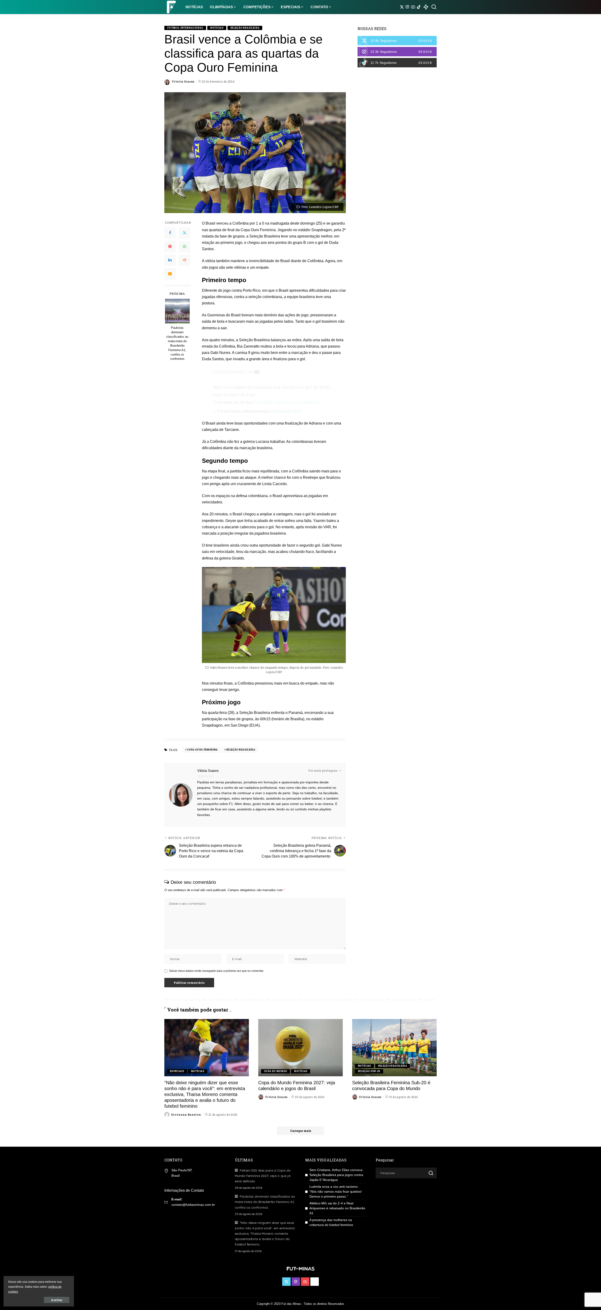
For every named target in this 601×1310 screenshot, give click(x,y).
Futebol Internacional (185, 27)
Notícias (216, 27)
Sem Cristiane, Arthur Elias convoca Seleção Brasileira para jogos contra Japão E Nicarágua (336, 1175)
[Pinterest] (170, 246)
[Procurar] (434, 7)
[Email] (170, 274)
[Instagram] (407, 7)
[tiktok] (397, 62)
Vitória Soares (183, 81)
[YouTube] (413, 7)
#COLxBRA (262, 402)
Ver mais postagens (322, 770)
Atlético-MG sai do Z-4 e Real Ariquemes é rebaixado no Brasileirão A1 (337, 1208)
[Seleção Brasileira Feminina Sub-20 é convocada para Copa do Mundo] (394, 1047)
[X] (402, 7)
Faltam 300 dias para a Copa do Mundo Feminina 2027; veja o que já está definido (263, 1175)
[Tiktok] (419, 7)
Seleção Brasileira (244, 27)
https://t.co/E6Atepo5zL (297, 402)
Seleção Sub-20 (369, 1071)
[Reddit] (184, 260)
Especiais (177, 1071)
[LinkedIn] (170, 260)
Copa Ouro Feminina (202, 749)
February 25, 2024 (286, 411)
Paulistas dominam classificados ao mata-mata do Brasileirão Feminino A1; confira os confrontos (177, 343)
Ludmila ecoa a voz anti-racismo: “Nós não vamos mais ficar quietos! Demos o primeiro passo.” (335, 1191)
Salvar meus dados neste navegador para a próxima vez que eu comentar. (216, 971)
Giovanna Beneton (186, 1114)
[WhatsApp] (184, 246)
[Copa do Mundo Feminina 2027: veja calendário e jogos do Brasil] (300, 1047)
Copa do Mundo (275, 1071)
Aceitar (56, 1300)
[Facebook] (170, 233)
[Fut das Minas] (171, 7)
